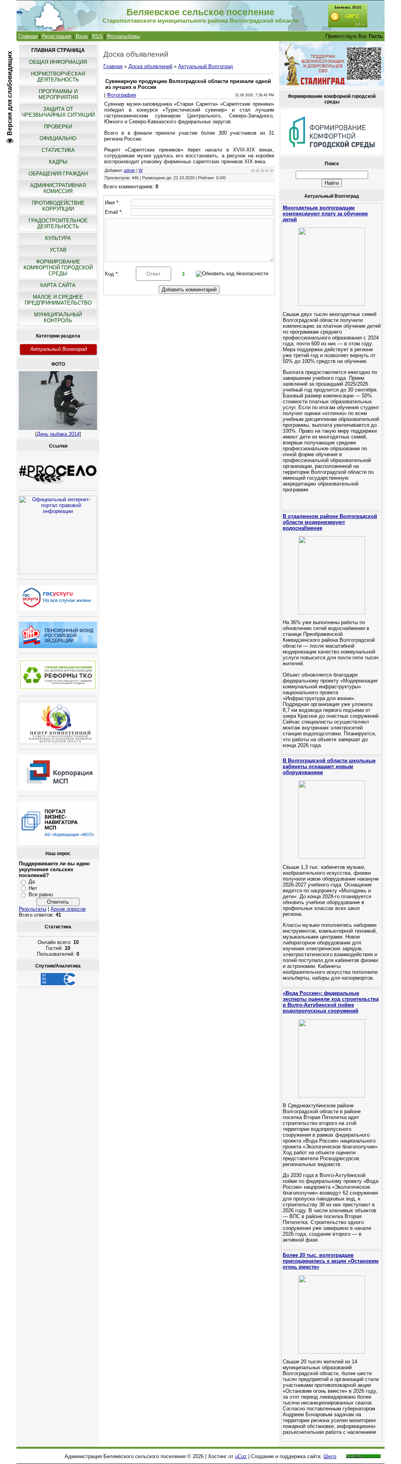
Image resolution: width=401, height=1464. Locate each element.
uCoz (241, 1456)
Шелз (329, 1456)
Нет (33, 888)
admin (129, 170)
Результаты (32, 909)
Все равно (41, 894)
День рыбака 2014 (58, 434)
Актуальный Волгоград (58, 349)
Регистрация (56, 36)
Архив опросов (68, 909)
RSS (97, 36)
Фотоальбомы (123, 36)
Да (32, 882)
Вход (82, 36)
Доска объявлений (150, 66)
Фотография (121, 95)
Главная (28, 36)
